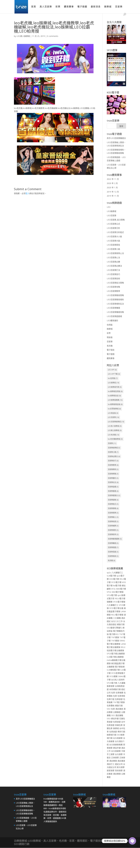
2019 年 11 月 (113, 196)
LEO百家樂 (111, 215)
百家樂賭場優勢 (115, 539)
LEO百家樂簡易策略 (115, 295)
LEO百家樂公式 (113, 223)
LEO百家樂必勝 (113, 261)
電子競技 (110, 350)
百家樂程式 (113, 504)
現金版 (110, 337)
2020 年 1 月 (112, 187)
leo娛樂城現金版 (115, 404)
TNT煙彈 (115, 637)
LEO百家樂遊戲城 (114, 316)
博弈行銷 (121, 731)
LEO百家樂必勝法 (114, 265)
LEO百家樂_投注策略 (116, 219)
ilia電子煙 (117, 585)
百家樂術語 (113, 521)
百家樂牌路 (113, 474)
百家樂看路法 (114, 495)
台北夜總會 (118, 738)
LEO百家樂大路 (113, 240)
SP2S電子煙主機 (116, 608)
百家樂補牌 (113, 526)
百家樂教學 (113, 465)
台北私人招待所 (118, 679)
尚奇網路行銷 (115, 689)
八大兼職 (117, 618)
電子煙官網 (120, 666)
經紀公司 (119, 764)
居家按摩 (110, 770)
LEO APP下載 (114, 374)
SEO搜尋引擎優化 (114, 627)
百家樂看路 (113, 491)
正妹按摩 (115, 757)
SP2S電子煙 (116, 582)
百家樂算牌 (113, 513)
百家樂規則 (113, 530)
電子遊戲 (82, 7)
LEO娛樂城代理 (114, 387)
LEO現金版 (113, 413)
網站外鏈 (115, 718)
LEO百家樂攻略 (113, 286)
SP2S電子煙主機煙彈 (116, 653)
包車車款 (121, 696)
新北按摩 (121, 767)
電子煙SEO (114, 634)
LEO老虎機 (113, 435)
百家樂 (118, 7)
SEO (108, 709)
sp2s (109, 572)
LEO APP (112, 370)
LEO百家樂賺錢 (113, 307)
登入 (27, 193)
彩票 (58, 7)
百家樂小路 (113, 452)
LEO (108, 207)
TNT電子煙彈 (119, 702)
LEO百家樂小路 (113, 249)
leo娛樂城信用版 (115, 391)
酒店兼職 (119, 715)
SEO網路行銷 (21, 844)
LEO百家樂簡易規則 (115, 299)
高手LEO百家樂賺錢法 (116, 138)
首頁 (33, 7)
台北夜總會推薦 (116, 744)
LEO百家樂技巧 (113, 274)
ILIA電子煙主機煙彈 (115, 657)
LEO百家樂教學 (113, 291)
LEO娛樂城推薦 (115, 400)
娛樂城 (108, 7)
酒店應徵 (113, 760)
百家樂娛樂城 (114, 448)
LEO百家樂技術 (113, 278)
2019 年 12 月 (113, 191)
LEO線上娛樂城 (114, 430)
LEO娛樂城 (111, 211)
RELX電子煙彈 (117, 614)
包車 (113, 692)
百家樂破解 (113, 500)
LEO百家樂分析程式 (115, 232)
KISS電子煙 (114, 579)
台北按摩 (119, 754)
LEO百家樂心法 (113, 257)
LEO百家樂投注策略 (115, 282)
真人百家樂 (46, 7)
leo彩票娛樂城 (114, 409)
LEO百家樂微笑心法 (115, 253)
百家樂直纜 (113, 487)
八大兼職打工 (117, 572)
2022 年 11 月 (113, 179)
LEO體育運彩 (112, 320)
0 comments (52, 36)
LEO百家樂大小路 (114, 236)
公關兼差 (117, 712)
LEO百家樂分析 (113, 228)
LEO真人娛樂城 (23, 36)
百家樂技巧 (113, 461)
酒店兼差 (119, 709)
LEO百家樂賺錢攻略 (115, 312)
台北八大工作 (117, 621)
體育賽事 (69, 7)
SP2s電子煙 (112, 595)
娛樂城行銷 (111, 734)
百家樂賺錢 (113, 543)
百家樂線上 (113, 517)
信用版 (110, 324)
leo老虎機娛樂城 (115, 439)
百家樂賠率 (113, 534)
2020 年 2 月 (112, 183)
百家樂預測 (113, 556)
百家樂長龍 (113, 552)
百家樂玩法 (113, 482)
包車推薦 (119, 692)
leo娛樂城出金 (114, 395)
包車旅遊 (119, 699)
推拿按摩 (110, 686)
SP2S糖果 (113, 676)
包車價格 (110, 705)
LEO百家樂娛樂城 (116, 422)
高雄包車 (119, 725)
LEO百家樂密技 (113, 244)
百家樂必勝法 (114, 456)
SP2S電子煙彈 (119, 601)
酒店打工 (110, 764)
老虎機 (110, 345)
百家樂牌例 (113, 469)
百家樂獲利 (113, 478)
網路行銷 (121, 624)
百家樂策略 (113, 508)
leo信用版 (113, 378)
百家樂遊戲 (113, 547)
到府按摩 (119, 770)
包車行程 (110, 699)
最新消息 (96, 7)
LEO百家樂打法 (113, 270)
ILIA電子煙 (111, 575)
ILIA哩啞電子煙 (113, 669)
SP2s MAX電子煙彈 (115, 592)
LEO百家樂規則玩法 (115, 303)
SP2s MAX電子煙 (118, 588)
